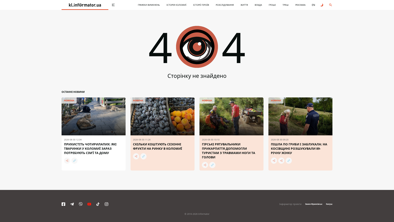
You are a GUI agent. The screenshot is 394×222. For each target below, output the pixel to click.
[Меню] (113, 5)
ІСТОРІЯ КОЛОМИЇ (176, 4)
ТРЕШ (286, 4)
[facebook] (63, 204)
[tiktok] (98, 204)
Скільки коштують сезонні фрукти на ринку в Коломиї (157, 146)
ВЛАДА (258, 4)
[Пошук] (330, 5)
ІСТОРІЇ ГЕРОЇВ (201, 4)
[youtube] (89, 204)
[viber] (80, 204)
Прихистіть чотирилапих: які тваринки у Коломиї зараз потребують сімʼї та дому (90, 148)
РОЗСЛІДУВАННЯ (225, 4)
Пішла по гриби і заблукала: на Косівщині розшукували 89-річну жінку (299, 148)
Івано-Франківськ (313, 204)
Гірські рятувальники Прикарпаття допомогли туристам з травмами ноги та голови (228, 150)
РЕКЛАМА (300, 4)
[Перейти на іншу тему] (322, 5)
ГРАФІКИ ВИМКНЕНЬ (149, 4)
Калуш (329, 204)
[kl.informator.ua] (85, 5)
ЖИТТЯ (244, 4)
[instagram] (106, 204)
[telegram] (72, 204)
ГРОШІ (272, 4)
